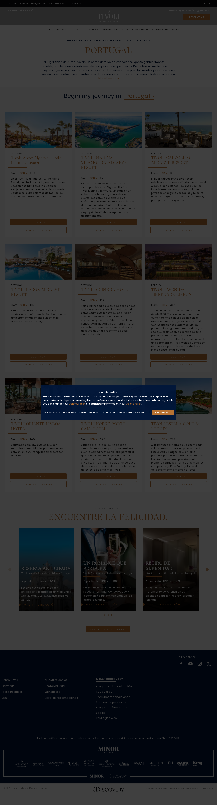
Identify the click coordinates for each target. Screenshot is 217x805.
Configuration (77, 403)
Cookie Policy (133, 403)
